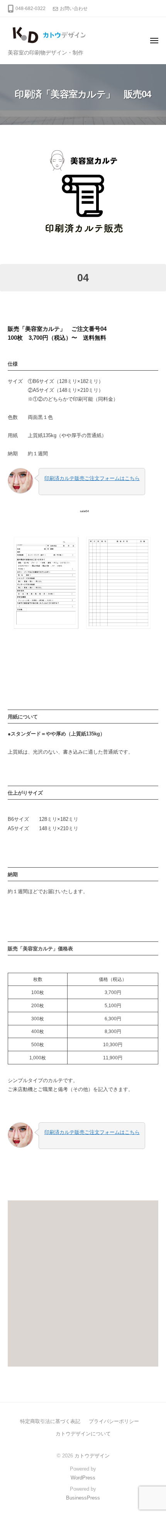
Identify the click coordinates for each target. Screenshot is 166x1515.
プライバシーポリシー (114, 1421)
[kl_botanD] (83, 194)
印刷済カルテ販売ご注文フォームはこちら (92, 478)
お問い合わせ (74, 8)
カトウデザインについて (83, 1434)
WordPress (83, 1478)
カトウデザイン (92, 1456)
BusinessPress (83, 1498)
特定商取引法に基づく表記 (50, 1421)
